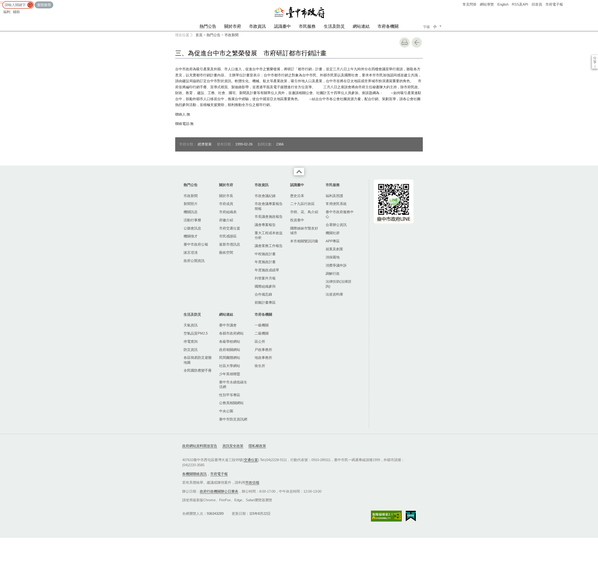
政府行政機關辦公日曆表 (219, 491)
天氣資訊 (191, 325)
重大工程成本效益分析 (269, 235)
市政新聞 (231, 35)
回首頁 (537, 4)
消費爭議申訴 (336, 265)
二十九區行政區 (302, 204)
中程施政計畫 (265, 254)
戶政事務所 (263, 350)
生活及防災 (334, 26)
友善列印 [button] (404, 42)
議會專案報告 (265, 225)
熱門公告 (207, 26)
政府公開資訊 (194, 261)
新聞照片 (191, 204)
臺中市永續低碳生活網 (233, 384)
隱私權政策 (257, 446)
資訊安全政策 (232, 446)
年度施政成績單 (267, 270)
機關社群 (333, 233)
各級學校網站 (229, 341)
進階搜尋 (44, 5)
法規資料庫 (334, 294)
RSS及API (520, 4)
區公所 (260, 341)
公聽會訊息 (192, 228)
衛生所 (260, 366)
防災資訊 (191, 350)
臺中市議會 (228, 325)
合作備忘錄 (263, 294)
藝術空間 (226, 252)
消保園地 (333, 257)
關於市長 (226, 196)
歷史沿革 (297, 196)
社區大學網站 (229, 366)
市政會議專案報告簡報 (269, 206)
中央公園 (226, 411)
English (503, 4)
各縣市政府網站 (231, 333)
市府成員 (226, 204)
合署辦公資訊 (336, 225)
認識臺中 (282, 26)
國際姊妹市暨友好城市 (304, 230)
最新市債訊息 (229, 244)
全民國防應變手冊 (198, 370)
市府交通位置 (229, 228)
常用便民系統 (336, 204)
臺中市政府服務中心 (340, 214)
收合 (299, 171)
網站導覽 (487, 4)
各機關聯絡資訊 (194, 474)
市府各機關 (388, 26)
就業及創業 (334, 249)
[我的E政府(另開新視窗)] (411, 516)
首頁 (199, 35)
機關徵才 (191, 236)
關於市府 (232, 26)
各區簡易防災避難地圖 (198, 360)
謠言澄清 (191, 252)
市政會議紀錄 (265, 196)
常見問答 (470, 4)
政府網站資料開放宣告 (199, 446)
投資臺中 (297, 220)
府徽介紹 (226, 220)
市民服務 (307, 26)
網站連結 (361, 26)
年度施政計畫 (265, 262)
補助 (16, 12)
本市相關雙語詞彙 (304, 241)
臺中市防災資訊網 (233, 419)
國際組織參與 (265, 286)
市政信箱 (252, 482)
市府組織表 (228, 212)
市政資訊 (257, 26)
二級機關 (262, 333)
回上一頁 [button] (417, 42)
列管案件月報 (265, 278)
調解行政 (333, 273)
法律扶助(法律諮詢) (338, 283)
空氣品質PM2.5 (196, 333)
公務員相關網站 (231, 403)
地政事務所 (263, 358)
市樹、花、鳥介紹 (304, 212)
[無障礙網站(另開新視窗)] (386, 516)
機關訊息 (191, 212)
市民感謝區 (228, 236)
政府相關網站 (229, 350)
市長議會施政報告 (269, 217)
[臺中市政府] (299, 13)
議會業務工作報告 (269, 246)
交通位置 (251, 460)
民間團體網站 (229, 358)
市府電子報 (554, 4)
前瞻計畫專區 (265, 302)
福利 (6, 12)
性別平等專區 (229, 395)
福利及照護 (334, 196)
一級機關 (262, 325)
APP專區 (333, 241)
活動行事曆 (192, 220)
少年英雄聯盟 (229, 374)
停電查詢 (191, 341)
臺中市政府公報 (196, 244)
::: (1, 2)
